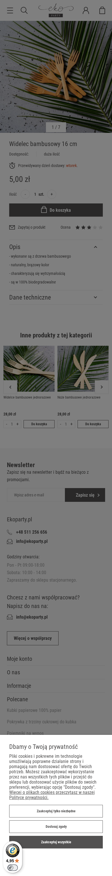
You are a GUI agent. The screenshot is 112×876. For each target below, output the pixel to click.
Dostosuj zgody (56, 827)
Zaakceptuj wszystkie (56, 842)
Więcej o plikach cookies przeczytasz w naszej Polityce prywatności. (52, 795)
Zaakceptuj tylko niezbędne (56, 811)
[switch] (12, 868)
